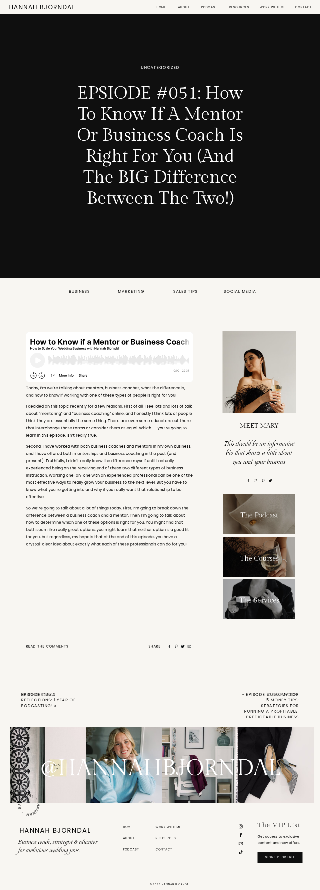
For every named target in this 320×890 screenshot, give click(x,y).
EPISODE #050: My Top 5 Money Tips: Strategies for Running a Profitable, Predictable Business (271, 706)
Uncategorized (160, 67)
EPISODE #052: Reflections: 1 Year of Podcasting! (48, 700)
